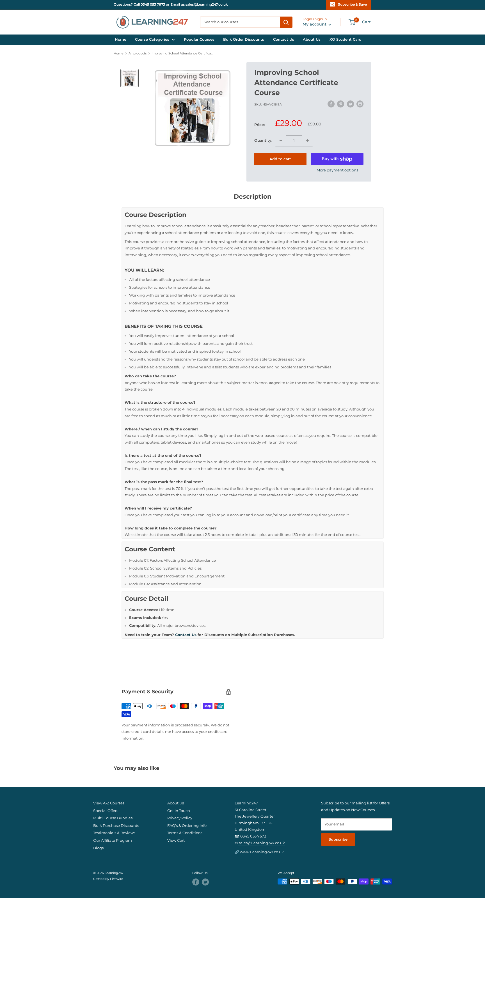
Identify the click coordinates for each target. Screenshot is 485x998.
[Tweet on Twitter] (350, 103)
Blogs (98, 848)
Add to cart (280, 159)
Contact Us (283, 39)
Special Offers (105, 811)
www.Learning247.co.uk (261, 852)
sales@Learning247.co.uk (261, 843)
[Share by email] (359, 103)
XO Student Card (346, 39)
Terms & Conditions (184, 833)
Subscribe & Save (352, 4)
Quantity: (263, 140)
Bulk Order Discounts (243, 39)
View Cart (176, 840)
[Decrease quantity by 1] (280, 140)
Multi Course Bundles (112, 818)
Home (120, 39)
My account (315, 24)
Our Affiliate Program (112, 840)
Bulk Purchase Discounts (116, 825)
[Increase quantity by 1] (307, 140)
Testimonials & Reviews (114, 833)
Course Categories (152, 39)
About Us (312, 39)
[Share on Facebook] (331, 103)
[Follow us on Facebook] (195, 881)
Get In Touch (178, 811)
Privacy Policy (179, 818)
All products (138, 53)
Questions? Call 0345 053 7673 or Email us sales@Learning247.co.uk (171, 4)
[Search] (286, 22)
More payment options (337, 170)
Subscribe (338, 839)
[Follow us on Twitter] (205, 881)
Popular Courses (199, 39)
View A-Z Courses (108, 803)
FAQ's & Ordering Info (187, 825)
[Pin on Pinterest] (340, 103)
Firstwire (116, 879)
